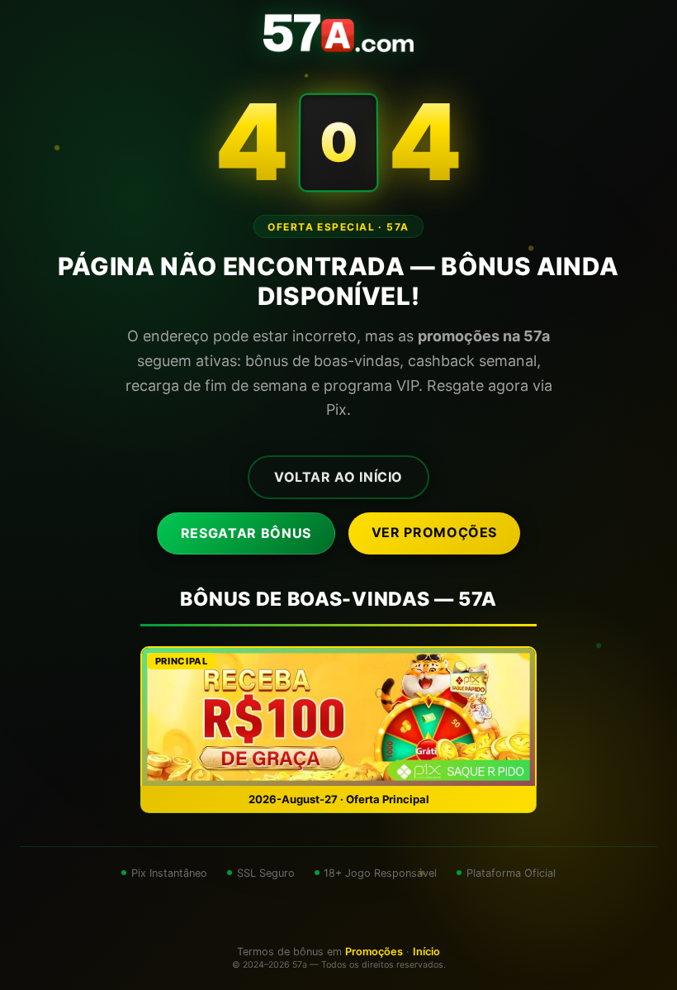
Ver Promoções (434, 532)
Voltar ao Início (338, 477)
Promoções (374, 951)
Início (426, 951)
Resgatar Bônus (246, 533)
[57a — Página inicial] (338, 33)
